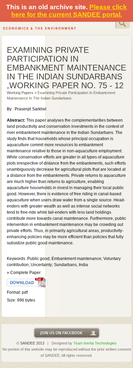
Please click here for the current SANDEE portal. (69, 10)
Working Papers (20, 93)
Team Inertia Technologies (95, 343)
